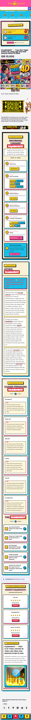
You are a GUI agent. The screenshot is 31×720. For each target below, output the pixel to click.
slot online (16, 350)
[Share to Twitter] (4, 707)
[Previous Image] (1, 74)
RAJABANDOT (9, 321)
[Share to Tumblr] (26, 707)
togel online (19, 363)
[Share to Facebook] (9, 707)
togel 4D (19, 325)
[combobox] (14, 8)
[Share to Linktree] (13, 707)
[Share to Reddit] (22, 707)
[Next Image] (29, 74)
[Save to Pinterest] (18, 707)
